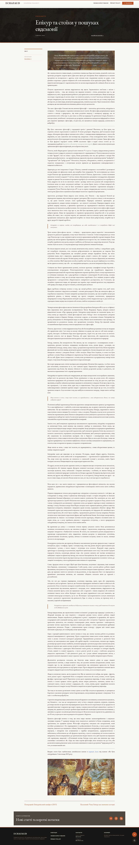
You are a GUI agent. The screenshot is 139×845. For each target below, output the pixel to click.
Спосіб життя (40, 16)
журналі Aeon (93, 752)
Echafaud (13, 3)
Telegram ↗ (28, 59)
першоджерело (87, 65)
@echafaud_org (79, 840)
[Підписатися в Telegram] (134, 834)
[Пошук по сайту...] (134, 840)
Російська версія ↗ (97, 35)
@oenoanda (78, 836)
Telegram (129, 3)
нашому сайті (101, 65)
